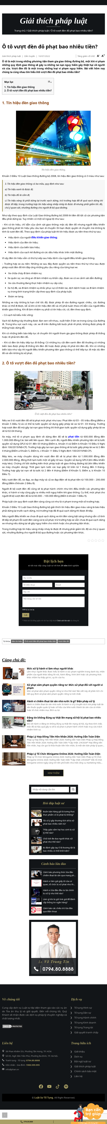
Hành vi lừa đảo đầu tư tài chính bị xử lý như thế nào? (58, 892)
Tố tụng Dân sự (82, 1012)
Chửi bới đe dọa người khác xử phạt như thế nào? (58, 840)
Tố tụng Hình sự (83, 1007)
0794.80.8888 (28, 1122)
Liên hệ (78, 1076)
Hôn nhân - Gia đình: (23, 1065)
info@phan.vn (12, 1069)
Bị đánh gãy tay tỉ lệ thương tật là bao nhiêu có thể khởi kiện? (59, 849)
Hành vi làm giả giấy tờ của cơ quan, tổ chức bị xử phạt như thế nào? (59, 883)
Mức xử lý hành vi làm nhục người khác (50, 668)
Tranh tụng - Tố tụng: (23, 1060)
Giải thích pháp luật (11, 56)
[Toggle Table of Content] (50, 82)
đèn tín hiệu (17, 641)
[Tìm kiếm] (73, 789)
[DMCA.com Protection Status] (34, 1026)
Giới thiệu (79, 1051)
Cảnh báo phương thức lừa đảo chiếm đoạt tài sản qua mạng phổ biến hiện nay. (59, 874)
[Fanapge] (41, 1087)
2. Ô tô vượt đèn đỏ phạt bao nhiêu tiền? (28, 90)
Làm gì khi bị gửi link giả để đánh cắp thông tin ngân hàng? (59, 901)
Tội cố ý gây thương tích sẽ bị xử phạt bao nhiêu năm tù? (58, 822)
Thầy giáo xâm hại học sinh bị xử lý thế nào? (59, 831)
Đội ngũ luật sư (82, 1061)
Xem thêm (53, 773)
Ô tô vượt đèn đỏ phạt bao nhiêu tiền (40, 641)
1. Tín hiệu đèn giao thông (19, 87)
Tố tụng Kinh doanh (85, 1022)
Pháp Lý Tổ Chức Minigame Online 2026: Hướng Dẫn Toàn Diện (63, 753)
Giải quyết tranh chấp (86, 1032)
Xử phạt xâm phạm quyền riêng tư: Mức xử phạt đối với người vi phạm (65, 686)
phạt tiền (73, 436)
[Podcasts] (66, 1087)
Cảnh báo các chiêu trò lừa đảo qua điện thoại (58, 910)
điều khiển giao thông (44, 237)
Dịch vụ (78, 1056)
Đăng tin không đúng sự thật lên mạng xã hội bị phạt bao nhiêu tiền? (64, 719)
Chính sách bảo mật (63, 621)
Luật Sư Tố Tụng (43, 1097)
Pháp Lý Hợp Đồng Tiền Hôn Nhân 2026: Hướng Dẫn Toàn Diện (63, 736)
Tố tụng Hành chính (85, 1017)
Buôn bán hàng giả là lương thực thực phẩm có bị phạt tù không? (59, 813)
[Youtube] (49, 1087)
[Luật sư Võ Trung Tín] (53, 948)
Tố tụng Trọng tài (83, 1027)
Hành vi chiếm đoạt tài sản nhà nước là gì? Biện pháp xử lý (61, 701)
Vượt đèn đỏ (63, 641)
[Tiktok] (58, 1087)
